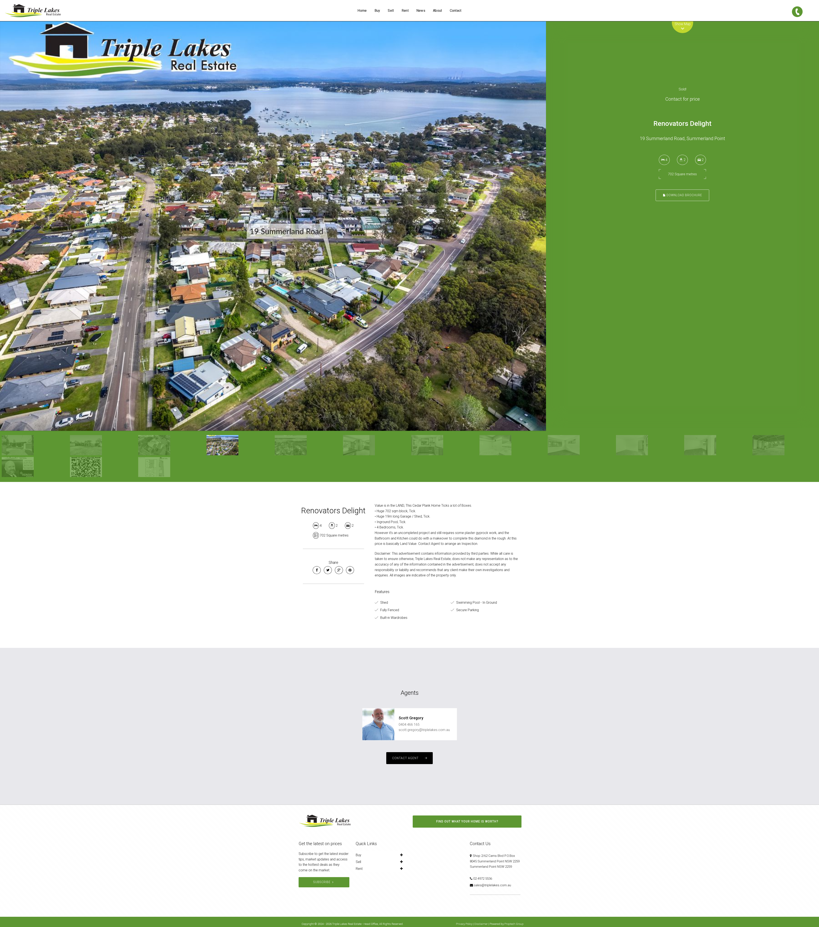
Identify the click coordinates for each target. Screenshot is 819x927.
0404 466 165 (409, 724)
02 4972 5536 (482, 879)
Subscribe (322, 882)
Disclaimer (481, 924)
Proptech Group (514, 924)
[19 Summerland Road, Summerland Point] (273, 226)
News (420, 11)
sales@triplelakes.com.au (492, 885)
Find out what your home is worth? (467, 821)
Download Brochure (684, 195)
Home (362, 11)
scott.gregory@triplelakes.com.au (424, 730)
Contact (456, 11)
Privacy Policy (464, 924)
